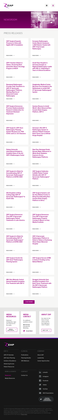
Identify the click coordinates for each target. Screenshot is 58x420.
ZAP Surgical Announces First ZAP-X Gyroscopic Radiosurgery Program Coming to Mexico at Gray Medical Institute (40, 218)
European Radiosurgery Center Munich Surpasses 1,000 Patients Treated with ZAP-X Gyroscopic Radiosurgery (41, 45)
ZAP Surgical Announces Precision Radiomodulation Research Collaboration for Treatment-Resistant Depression (15, 110)
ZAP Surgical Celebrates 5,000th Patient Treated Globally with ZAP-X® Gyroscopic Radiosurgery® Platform (41, 175)
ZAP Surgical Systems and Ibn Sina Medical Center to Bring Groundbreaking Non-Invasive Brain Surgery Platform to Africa (41, 196)
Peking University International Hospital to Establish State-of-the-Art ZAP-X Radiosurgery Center (15, 152)
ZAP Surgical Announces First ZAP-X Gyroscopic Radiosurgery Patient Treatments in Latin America (15, 217)
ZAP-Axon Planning (9, 358)
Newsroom (8, 375)
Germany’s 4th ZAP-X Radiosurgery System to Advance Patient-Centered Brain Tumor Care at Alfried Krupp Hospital (41, 131)
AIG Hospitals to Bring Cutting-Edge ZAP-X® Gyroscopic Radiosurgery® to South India (15, 195)
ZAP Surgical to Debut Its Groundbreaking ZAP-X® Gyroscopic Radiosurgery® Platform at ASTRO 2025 (14, 174)
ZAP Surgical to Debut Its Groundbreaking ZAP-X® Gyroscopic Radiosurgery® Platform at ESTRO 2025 (14, 239)
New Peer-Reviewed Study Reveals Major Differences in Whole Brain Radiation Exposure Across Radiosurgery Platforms (41, 153)
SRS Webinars (25, 361)
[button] (53, 6)
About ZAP (40, 355)
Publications (24, 355)
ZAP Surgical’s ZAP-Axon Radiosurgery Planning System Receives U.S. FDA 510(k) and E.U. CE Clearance (16, 130)
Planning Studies (26, 358)
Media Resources (10, 378)
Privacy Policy (24, 414)
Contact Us (24, 375)
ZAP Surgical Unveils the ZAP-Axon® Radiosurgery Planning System (14, 260)
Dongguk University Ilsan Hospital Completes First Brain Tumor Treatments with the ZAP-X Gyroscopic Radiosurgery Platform (41, 283)
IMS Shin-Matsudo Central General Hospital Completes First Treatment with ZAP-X (15, 281)
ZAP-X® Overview (9, 355)
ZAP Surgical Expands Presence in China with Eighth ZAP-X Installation (14, 43)
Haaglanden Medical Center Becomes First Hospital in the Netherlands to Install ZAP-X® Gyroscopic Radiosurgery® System (42, 88)
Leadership (40, 358)
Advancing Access (9, 364)
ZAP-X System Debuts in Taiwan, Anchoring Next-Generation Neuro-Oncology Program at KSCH (15, 65)
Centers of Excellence (10, 361)
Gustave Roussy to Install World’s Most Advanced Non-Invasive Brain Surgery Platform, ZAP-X (42, 109)
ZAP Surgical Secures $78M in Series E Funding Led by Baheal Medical (41, 260)
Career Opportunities (43, 361)
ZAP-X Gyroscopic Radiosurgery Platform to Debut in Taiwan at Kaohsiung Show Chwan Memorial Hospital (42, 240)
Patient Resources (9, 366)
